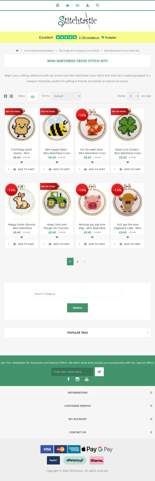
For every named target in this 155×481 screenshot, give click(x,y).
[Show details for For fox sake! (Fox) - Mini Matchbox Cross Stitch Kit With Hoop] (92, 125)
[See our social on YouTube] (87, 379)
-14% (82, 115)
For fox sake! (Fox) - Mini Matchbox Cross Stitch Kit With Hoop (92, 153)
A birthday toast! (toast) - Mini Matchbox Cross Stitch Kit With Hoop (21, 155)
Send (99, 371)
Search (77, 308)
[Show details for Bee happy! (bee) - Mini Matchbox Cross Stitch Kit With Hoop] (57, 125)
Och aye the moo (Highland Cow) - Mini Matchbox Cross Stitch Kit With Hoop (127, 230)
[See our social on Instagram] (77, 379)
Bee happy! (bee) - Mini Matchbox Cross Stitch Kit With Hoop (56, 153)
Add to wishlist (21, 162)
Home (17, 51)
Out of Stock (13, 111)
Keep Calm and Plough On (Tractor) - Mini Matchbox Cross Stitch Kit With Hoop (56, 230)
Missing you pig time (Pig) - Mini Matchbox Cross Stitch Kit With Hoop (92, 230)
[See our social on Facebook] (68, 379)
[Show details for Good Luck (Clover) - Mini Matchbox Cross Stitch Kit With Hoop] (127, 125)
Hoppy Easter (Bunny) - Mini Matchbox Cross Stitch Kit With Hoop (21, 230)
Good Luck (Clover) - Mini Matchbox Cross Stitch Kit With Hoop (127, 153)
